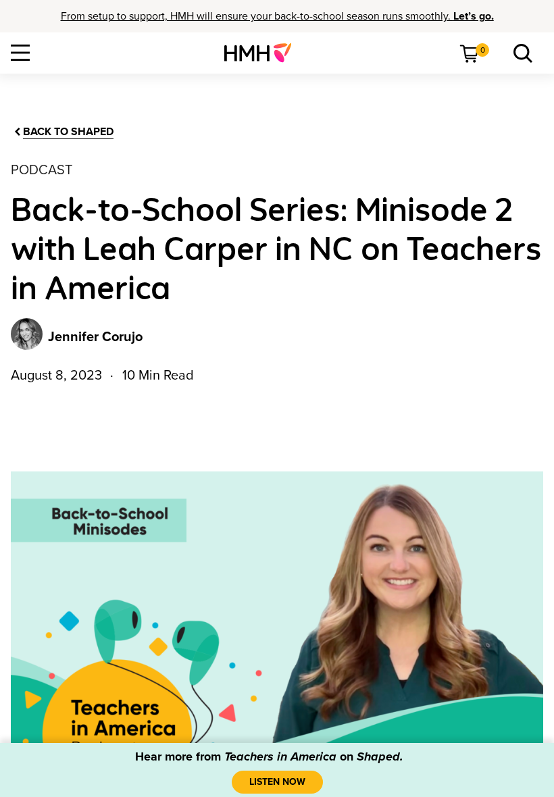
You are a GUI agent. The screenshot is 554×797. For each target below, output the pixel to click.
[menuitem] (263, 52)
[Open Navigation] (20, 52)
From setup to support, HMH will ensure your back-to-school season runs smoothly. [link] (277, 16)
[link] (263, 52)
